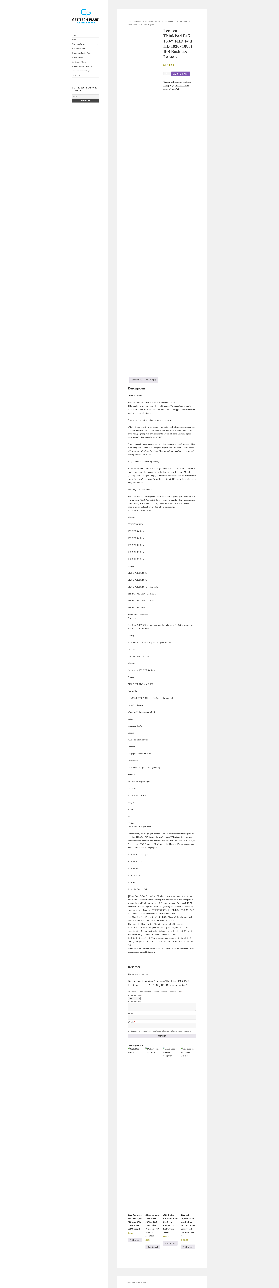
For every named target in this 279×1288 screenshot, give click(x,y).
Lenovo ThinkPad (171, 89)
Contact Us (76, 75)
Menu (74, 35)
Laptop (154, 21)
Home (130, 21)
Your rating (135, 995)
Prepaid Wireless (77, 57)
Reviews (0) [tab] (150, 380)
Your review (135, 1002)
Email (131, 1022)
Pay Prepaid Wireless (79, 62)
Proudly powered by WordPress (137, 1282)
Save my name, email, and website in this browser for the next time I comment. (161, 1031)
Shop (74, 40)
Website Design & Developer (82, 66)
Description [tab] (137, 380)
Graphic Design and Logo (81, 71)
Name (131, 1013)
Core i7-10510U (182, 85)
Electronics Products (142, 21)
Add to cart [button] (135, 1240)
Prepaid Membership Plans (81, 53)
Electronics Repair (78, 44)
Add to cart (180, 74)
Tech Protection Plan (79, 48)
